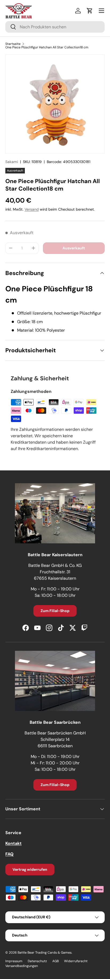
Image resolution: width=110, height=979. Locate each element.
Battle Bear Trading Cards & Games (45, 952)
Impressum (13, 961)
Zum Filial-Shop (55, 610)
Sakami (11, 161)
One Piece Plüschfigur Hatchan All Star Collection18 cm (46, 47)
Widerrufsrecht (76, 961)
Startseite (13, 43)
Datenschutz (37, 961)
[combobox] (55, 27)
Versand (32, 209)
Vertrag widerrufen (30, 869)
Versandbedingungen (21, 966)
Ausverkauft (73, 248)
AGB (55, 961)
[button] (90, 11)
